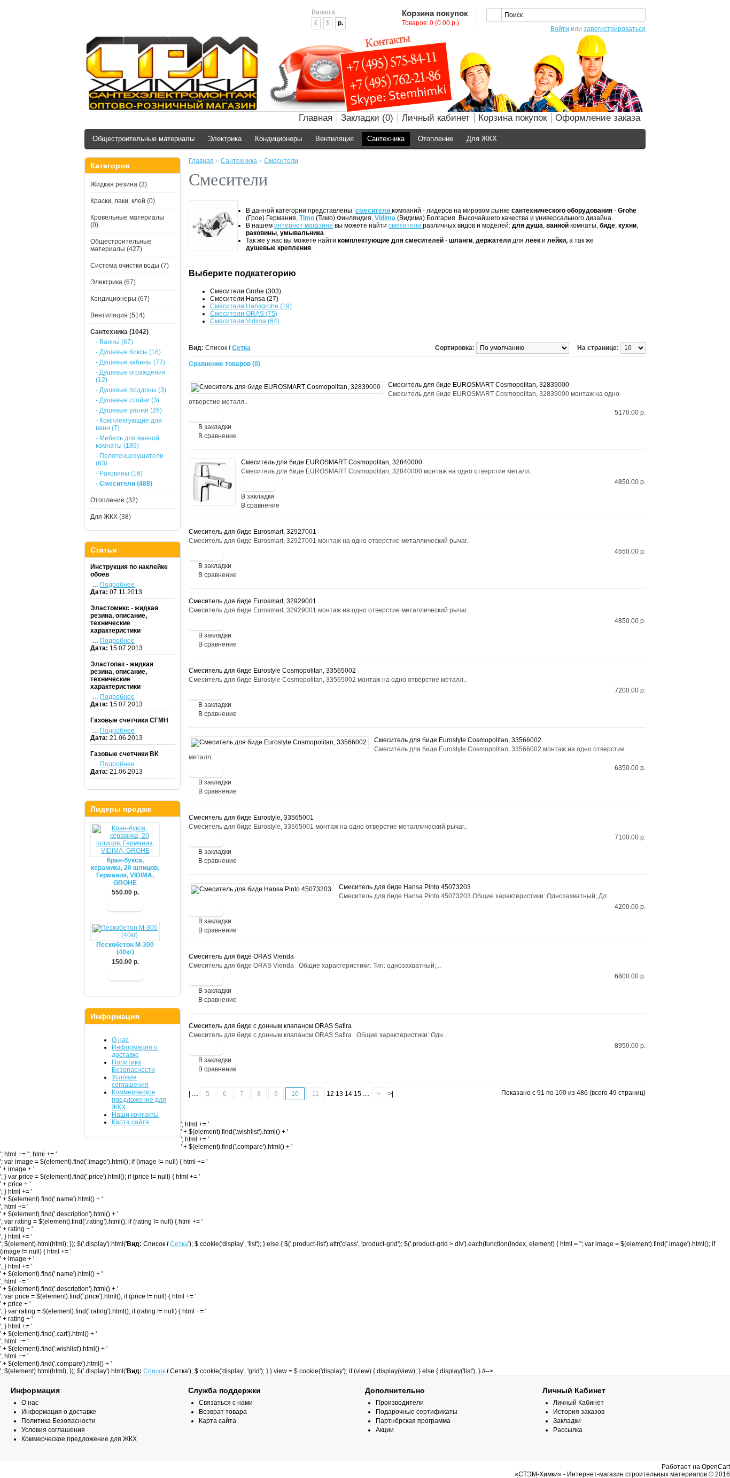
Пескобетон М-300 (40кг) (125, 948)
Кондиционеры (278, 139)
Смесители (281, 161)
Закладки (567, 1421)
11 (315, 1094)
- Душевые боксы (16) (128, 352)
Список (154, 1371)
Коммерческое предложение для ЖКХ (139, 1099)
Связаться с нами (226, 1402)
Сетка (241, 348)
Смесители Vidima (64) (244, 321)
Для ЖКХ (482, 139)
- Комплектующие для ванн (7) (129, 424)
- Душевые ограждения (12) (131, 376)
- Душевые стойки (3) (127, 400)
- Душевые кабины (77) (130, 362)
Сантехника (386, 139)
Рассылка (568, 1430)
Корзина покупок (512, 118)
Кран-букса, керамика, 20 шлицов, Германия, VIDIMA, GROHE (125, 871)
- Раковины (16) (119, 473)
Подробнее (117, 584)
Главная (315, 118)
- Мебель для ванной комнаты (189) (127, 441)
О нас (120, 1040)
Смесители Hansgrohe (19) (251, 306)
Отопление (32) (114, 500)
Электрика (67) (113, 282)
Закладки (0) (367, 118)
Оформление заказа (597, 118)
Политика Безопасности (133, 1066)
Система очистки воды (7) (129, 265)
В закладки (214, 427)
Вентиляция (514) (117, 315)
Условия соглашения (130, 1081)
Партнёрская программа (413, 1421)
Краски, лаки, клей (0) (122, 201)
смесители (406, 225)
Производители (400, 1402)
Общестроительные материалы (143, 139)
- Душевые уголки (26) (129, 410)
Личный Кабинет (578, 1402)
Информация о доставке (135, 1051)
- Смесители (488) (124, 483)
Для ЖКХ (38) (110, 516)
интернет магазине (303, 225)
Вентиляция (334, 139)
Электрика (225, 139)
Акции (385, 1430)
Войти (559, 29)
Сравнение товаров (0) (224, 364)
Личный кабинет (436, 118)
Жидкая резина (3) (118, 184)
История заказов (578, 1411)
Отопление (435, 139)
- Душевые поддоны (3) (131, 390)
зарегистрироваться (615, 29)
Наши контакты (135, 1114)
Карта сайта (130, 1122)
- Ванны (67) (114, 342)
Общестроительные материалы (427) (121, 245)
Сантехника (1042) (119, 332)
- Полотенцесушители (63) (130, 459)
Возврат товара (223, 1411)
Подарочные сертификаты (416, 1411)
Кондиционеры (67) (120, 298)
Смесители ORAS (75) (243, 313)
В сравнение (217, 436)
